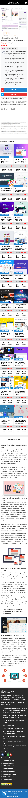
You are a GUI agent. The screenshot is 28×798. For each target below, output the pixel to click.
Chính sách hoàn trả (8, 766)
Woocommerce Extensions (9, 39)
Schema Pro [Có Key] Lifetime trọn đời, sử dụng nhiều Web (20, 277)
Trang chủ (4, 37)
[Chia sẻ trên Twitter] (7, 109)
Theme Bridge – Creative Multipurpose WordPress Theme (6, 306)
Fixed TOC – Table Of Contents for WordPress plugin (6, 422)
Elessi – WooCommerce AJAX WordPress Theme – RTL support (20, 190)
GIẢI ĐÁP (16, 793)
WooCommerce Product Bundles (8, 105)
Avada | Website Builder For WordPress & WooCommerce (21, 335)
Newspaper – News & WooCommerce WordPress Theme (6, 364)
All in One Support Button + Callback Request (5, 335)
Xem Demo (4, 170)
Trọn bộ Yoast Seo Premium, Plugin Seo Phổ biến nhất (6, 248)
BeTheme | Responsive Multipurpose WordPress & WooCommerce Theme (19, 219)
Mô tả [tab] (2, 117)
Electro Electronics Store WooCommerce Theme (20, 393)
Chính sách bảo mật (8, 777)
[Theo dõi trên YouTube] (10, 754)
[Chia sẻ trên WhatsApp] (2, 109)
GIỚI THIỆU (14, 791)
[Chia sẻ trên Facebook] (4, 109)
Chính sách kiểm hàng (9, 771)
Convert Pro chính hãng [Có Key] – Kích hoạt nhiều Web (20, 364)
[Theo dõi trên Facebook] (2, 754)
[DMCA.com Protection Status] (6, 784)
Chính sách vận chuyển (9, 774)
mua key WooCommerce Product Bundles (12, 101)
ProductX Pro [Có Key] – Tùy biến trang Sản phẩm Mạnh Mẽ (7, 277)
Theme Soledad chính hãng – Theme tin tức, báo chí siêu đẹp (20, 306)
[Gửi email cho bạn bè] (9, 109)
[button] (2, 3)
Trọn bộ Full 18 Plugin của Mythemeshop (6, 189)
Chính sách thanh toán (9, 779)
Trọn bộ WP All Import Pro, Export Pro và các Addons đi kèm (20, 422)
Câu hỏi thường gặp (8, 760)
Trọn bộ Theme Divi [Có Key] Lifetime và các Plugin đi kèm (6, 219)
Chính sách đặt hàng (8, 763)
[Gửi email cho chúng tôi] (5, 754)
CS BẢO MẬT (20, 791)
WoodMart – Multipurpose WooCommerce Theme (5, 161)
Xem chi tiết (10, 170)
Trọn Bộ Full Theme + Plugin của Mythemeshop (6, 393)
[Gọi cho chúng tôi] (8, 754)
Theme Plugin (13, 37)
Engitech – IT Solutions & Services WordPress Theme (20, 248)
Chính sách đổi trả (8, 768)
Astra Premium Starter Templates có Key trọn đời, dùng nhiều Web (21, 161)
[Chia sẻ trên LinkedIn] (14, 109)
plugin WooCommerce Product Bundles (17, 104)
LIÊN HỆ (9, 791)
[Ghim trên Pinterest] (12, 109)
